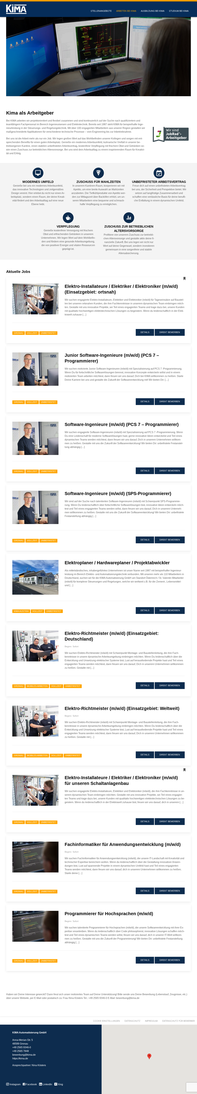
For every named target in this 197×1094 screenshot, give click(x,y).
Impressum (151, 1021)
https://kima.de (20, 1058)
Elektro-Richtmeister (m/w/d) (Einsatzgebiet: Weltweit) (122, 708)
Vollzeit (32, 333)
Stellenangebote (101, 11)
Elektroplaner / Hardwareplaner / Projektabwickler (117, 562)
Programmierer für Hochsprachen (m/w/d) (109, 913)
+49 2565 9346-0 (21, 1047)
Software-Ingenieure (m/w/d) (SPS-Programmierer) (118, 493)
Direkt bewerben (169, 332)
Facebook (31, 1084)
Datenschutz (132, 1021)
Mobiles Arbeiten (37, 686)
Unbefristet (48, 333)
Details (145, 332)
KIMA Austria (21, 611)
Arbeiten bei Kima (126, 11)
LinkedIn (47, 1084)
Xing (60, 1084)
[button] (149, 1056)
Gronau (18, 333)
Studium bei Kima (179, 11)
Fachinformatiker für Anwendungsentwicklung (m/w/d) (123, 844)
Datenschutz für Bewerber (178, 1021)
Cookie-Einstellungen (106, 1021)
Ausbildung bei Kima (152, 11)
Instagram (14, 1084)
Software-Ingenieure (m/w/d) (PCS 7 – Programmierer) (122, 424)
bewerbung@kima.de (24, 1054)
